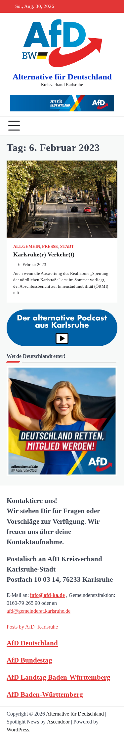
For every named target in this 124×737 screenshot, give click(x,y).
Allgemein (26, 246)
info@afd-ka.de (47, 595)
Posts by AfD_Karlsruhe (32, 627)
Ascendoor (58, 721)
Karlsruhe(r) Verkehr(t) (44, 254)
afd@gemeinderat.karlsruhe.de (38, 611)
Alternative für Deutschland (62, 76)
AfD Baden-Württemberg (45, 694)
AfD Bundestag (29, 660)
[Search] (111, 126)
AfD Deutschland (32, 643)
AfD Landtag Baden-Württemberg (58, 677)
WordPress (18, 729)
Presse (50, 246)
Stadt (67, 246)
